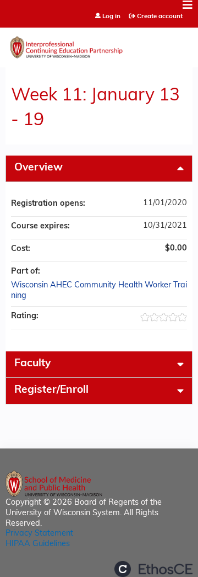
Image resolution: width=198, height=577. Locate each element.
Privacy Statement (39, 534)
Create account (160, 16)
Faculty (32, 364)
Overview (38, 168)
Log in (111, 17)
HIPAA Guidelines (38, 544)
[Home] (99, 45)
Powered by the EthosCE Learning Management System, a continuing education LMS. (153, 569)
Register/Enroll (51, 390)
